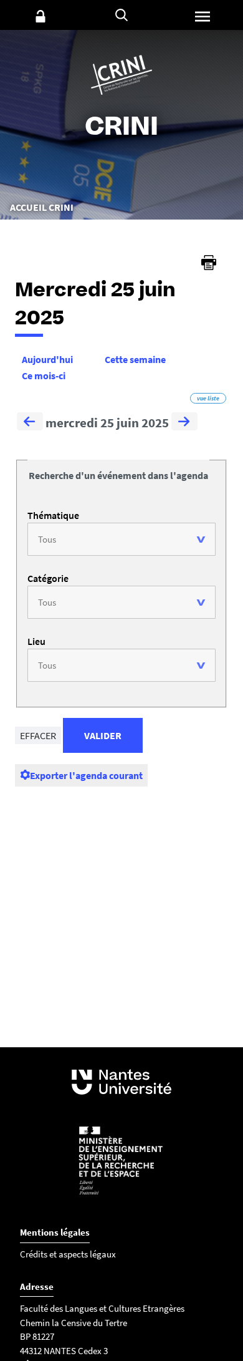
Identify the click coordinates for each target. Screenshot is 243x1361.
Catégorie (48, 578)
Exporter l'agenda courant (86, 775)
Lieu (36, 641)
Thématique (53, 515)
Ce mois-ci (43, 375)
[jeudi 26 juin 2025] (184, 423)
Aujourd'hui (47, 359)
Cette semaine (135, 359)
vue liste (208, 398)
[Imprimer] (209, 262)
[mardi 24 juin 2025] (30, 423)
